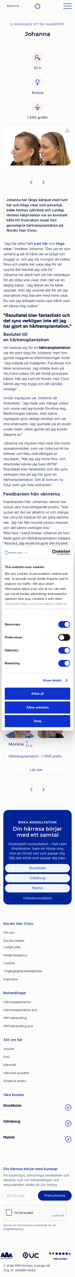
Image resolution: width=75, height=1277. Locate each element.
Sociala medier (14, 940)
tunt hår (41, 244)
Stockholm (37, 868)
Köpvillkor (10, 979)
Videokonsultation (37, 898)
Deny (37, 721)
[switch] (64, 637)
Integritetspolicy (15, 955)
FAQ (6, 1057)
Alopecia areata (14, 1081)
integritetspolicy (13, 1229)
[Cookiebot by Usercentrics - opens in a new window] (53, 552)
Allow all (37, 693)
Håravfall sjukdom (16, 1073)
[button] (32, 182)
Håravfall (9, 1065)
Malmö (37, 888)
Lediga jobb (11, 947)
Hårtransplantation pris (20, 1010)
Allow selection (37, 707)
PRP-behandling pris (18, 1026)
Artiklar (8, 1049)
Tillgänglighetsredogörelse (22, 971)
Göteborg (37, 878)
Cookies (9, 963)
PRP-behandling (15, 1018)
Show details (52, 680)
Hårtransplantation (17, 1002)
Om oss (8, 932)
